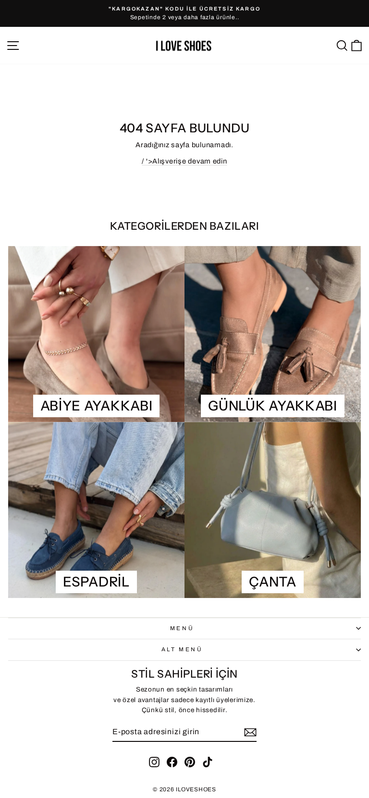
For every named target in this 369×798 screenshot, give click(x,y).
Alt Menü (182, 649)
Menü (182, 628)
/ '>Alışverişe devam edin (184, 161)
